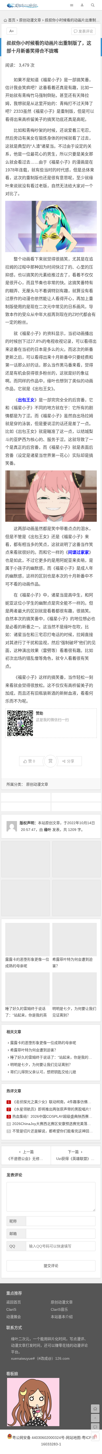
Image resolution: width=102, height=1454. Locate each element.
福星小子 (76, 807)
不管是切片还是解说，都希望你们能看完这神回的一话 (56, 1131)
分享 (70, 761)
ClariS (11, 1309)
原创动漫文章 (30, 20)
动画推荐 (76, 797)
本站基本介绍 (62, 1317)
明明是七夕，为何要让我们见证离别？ (41, 1064)
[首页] (95, 1409)
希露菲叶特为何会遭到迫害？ (34, 1050)
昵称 (13, 1221)
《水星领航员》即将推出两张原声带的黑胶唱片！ (52, 1109)
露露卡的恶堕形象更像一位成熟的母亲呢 (43, 1043)
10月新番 (25, 797)
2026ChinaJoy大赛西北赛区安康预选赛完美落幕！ (53, 1124)
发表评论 (85, 31)
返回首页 (13, 1302)
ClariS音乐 (59, 1309)
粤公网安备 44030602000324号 (38, 1438)
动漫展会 (13, 1317)
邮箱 (13, 1234)
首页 (11, 20)
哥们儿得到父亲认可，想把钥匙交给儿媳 (43, 1072)
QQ (12, 1246)
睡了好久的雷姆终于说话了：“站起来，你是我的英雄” (26, 1015)
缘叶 (47, 830)
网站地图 (73, 1438)
